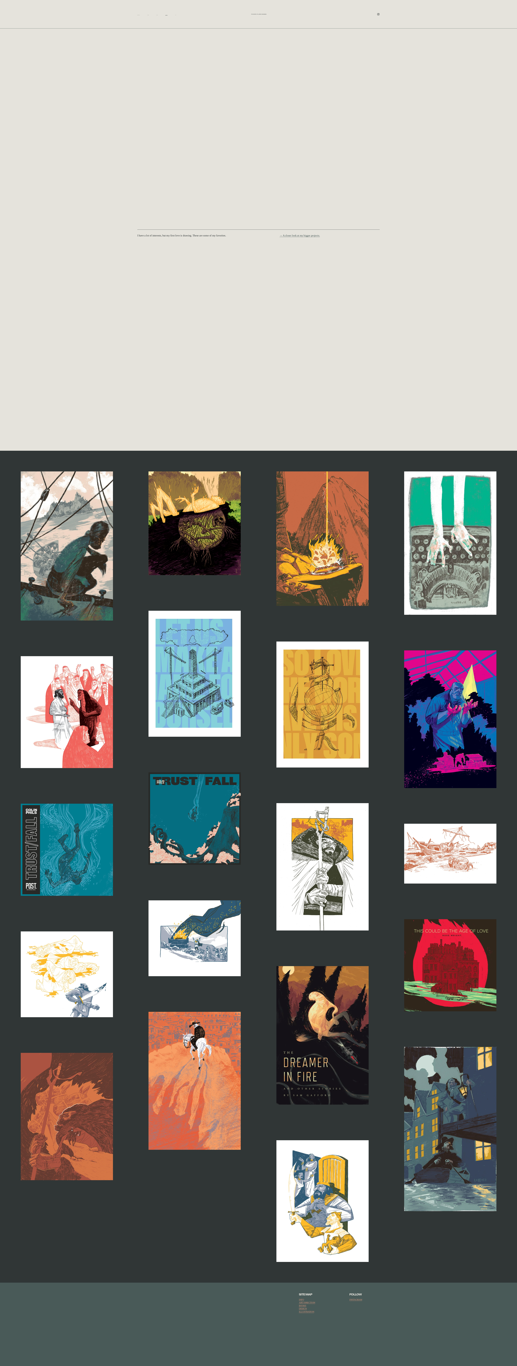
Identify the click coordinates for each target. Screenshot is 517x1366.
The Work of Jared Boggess (258, 14)
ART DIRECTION (307, 1302)
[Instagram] (378, 14)
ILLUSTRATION (306, 1311)
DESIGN (303, 1308)
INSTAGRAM (355, 1299)
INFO (301, 1299)
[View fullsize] (67, 546)
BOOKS (302, 1305)
